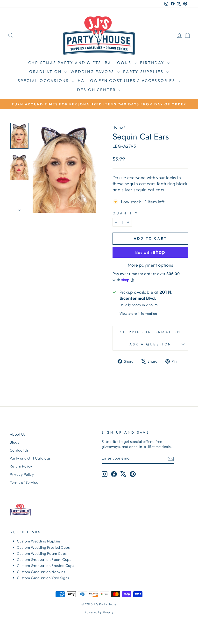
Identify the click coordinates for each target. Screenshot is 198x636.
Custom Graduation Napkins (41, 572)
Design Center (97, 89)
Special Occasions (44, 80)
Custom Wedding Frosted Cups (43, 547)
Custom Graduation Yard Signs (43, 578)
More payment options (150, 265)
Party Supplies (144, 71)
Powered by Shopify (99, 612)
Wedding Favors (93, 71)
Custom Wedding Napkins (39, 541)
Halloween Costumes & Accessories (127, 80)
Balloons (119, 62)
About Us (17, 434)
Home (118, 127)
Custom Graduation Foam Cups (44, 559)
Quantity (125, 213)
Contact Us (19, 450)
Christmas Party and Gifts (64, 62)
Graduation (46, 71)
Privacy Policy (22, 474)
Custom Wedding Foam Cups (42, 553)
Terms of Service (24, 482)
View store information (138, 313)
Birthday (153, 62)
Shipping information (150, 332)
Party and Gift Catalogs (30, 458)
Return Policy (21, 466)
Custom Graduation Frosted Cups (45, 565)
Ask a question (150, 344)
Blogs (14, 442)
